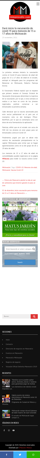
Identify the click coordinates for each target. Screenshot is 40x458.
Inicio (8, 340)
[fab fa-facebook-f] (4, 430)
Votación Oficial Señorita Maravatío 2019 (21, 366)
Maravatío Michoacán (14, 357)
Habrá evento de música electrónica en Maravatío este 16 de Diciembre (24, 397)
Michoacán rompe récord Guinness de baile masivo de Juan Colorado (24, 412)
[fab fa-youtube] (13, 430)
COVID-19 (19, 167)
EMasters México (25, 447)
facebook (6, 454)
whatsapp (33, 454)
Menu (38, 4)
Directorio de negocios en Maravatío (19, 348)
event (28, 254)
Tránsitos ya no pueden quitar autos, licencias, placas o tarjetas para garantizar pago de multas (24, 382)
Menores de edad (30, 167)
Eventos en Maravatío (14, 353)
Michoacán (6, 167)
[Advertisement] (20, 291)
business (22, 254)
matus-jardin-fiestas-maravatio (20, 219)
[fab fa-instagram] (9, 430)
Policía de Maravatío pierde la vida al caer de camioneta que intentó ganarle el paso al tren (19, 183)
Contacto (9, 344)
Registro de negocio (13, 362)
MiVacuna (5, 158)
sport (16, 254)
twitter (20, 454)
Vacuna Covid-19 (17, 170)
